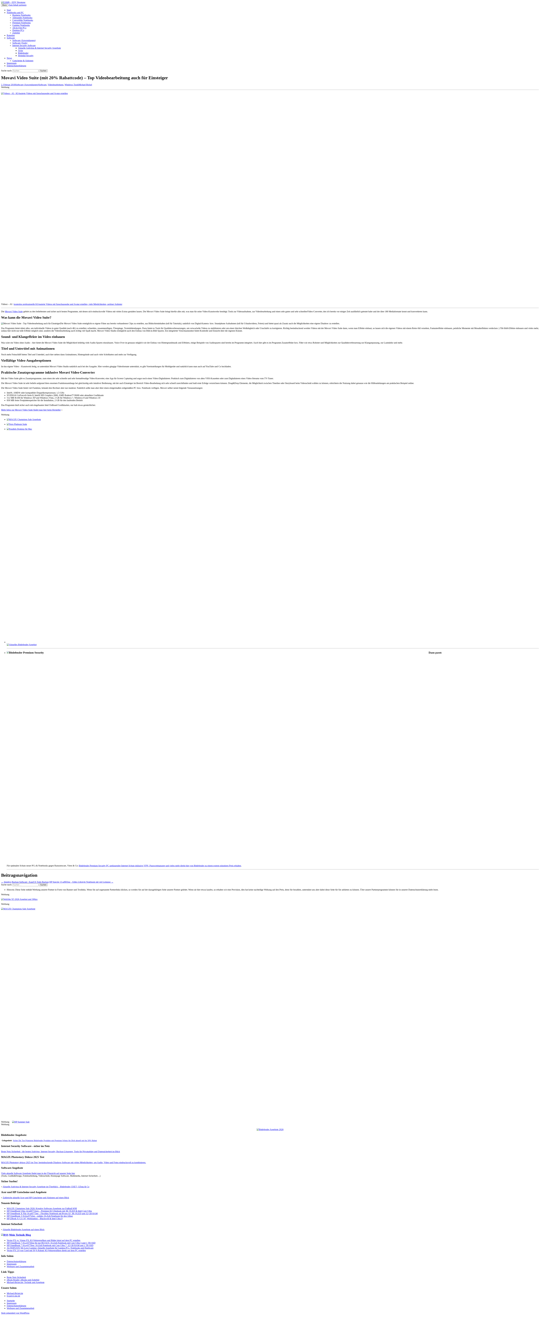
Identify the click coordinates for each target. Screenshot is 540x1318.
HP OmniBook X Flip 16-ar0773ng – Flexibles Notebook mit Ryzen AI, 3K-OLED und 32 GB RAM (52, 1213)
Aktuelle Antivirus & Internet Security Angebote (39, 48)
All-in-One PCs (19, 28)
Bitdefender (23, 53)
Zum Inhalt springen (17, 5)
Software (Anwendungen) (24, 40)
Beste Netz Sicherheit (16, 1277)
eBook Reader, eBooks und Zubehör (23, 1280)
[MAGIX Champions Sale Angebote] (24, 419)
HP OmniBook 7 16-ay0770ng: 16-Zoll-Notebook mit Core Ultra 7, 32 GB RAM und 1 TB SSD (50, 1245)
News (9, 58)
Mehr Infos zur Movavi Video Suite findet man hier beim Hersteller (31, 410)
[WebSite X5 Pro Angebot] (19, 899)
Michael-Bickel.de (15, 1293)
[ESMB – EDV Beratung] (13, 2)
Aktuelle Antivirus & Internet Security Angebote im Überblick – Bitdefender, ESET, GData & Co (46, 1186)
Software (11, 38)
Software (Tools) (19, 43)
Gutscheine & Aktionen (22, 60)
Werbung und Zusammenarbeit (20, 1266)
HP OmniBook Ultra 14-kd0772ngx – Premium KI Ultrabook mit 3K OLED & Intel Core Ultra (49, 1211)
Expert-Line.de (13, 1296)
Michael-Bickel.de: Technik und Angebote (25, 1282)
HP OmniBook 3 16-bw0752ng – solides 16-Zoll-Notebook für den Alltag (40, 1216)
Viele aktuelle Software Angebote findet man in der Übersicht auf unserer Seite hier (38, 1173)
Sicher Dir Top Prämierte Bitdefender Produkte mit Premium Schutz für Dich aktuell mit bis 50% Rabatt (55, 1141)
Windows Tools (71, 84)
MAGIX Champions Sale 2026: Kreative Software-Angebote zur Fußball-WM (42, 1208)
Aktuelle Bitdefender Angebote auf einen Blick (23, 1229)
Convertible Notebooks (22, 20)
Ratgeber (11, 35)
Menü (4, 5)
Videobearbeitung (55, 84)
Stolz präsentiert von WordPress (15, 1313)
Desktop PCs (18, 30)
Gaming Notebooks (21, 25)
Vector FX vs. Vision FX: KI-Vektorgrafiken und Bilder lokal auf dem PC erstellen (43, 1240)
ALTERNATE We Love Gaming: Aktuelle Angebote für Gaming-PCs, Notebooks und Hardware (50, 1248)
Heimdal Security (25, 55)
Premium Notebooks (21, 23)
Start (9, 10)
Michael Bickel (85, 84)
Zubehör (16, 33)
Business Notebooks (21, 15)
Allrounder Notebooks (22, 17)
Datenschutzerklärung (16, 66)
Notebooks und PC (15, 12)
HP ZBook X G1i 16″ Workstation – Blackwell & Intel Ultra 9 (34, 1218)
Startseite (11, 1300)
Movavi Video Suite (14, 311)
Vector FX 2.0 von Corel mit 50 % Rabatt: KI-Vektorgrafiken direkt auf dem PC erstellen (46, 1250)
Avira (20, 50)
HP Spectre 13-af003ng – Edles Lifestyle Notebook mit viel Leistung (81, 882)
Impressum (11, 63)
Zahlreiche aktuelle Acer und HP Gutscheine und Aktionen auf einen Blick (36, 1197)
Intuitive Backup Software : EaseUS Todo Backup (25, 882)
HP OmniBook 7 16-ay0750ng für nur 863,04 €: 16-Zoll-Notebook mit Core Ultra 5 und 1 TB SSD (51, 1243)
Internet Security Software (24, 45)
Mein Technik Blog (20, 1234)
